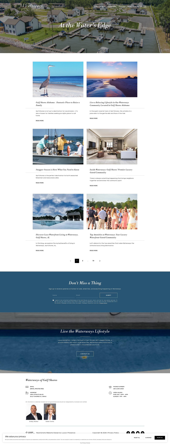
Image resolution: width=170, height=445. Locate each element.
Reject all (137, 437)
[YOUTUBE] (138, 433)
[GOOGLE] (142, 433)
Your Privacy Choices (85, 443)
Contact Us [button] (85, 354)
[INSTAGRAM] (133, 433)
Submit (108, 295)
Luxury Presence (68, 433)
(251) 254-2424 (118, 388)
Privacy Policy (103, 303)
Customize (148, 437)
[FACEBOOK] (128, 433)
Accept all (160, 437)
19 (93, 261)
